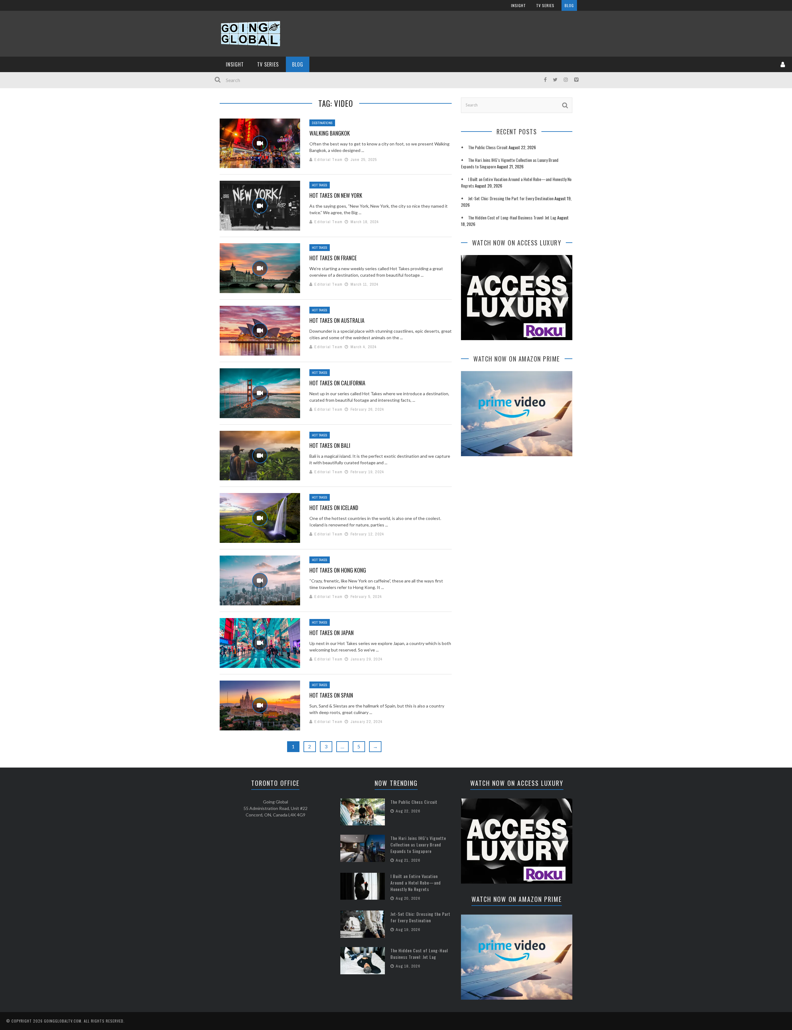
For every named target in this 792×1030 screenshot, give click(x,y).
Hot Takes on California (337, 383)
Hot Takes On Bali (329, 445)
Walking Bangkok (329, 133)
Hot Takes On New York (335, 195)
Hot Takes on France (333, 258)
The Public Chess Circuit (488, 147)
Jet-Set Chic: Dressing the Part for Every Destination (510, 198)
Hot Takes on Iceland (333, 508)
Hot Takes (319, 185)
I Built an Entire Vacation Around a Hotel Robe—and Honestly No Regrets (415, 882)
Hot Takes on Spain (331, 695)
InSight (518, 5)
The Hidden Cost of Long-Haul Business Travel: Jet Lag (512, 217)
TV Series (545, 5)
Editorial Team (328, 159)
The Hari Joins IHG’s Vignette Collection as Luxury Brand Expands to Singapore (418, 844)
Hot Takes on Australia (336, 320)
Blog (569, 5)
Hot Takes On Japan (331, 633)
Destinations (322, 123)
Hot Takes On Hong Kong (337, 570)
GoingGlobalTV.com (62, 1021)
